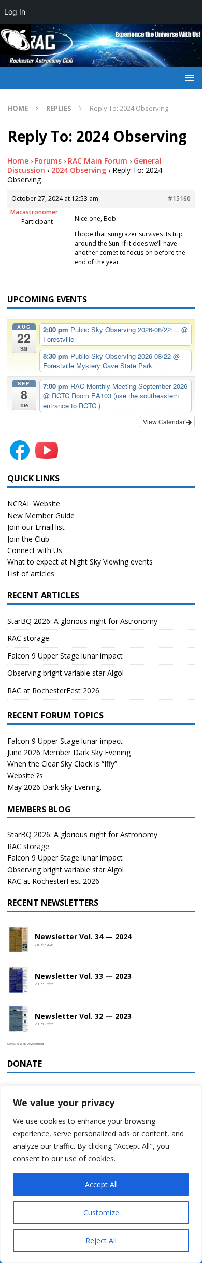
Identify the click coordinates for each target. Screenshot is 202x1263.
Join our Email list (36, 527)
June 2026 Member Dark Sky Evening (69, 752)
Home (17, 161)
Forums (48, 161)
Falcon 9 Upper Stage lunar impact (65, 656)
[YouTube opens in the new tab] (46, 456)
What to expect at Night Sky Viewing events (80, 562)
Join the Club (28, 539)
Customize (101, 1212)
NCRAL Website (33, 503)
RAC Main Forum (97, 161)
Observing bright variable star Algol (65, 673)
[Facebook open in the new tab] (19, 456)
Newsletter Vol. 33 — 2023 (83, 976)
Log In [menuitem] (14, 11)
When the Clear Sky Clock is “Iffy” (62, 764)
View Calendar (164, 421)
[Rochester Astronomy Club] (101, 60)
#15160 (179, 198)
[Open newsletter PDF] (18, 940)
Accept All (101, 1184)
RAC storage (28, 638)
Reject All (101, 1240)
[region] (101, 1174)
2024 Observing (78, 170)
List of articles (30, 574)
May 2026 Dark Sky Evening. (54, 787)
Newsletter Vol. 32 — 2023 (83, 1016)
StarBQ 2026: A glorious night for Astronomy (82, 621)
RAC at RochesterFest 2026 (53, 690)
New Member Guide (41, 515)
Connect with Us (34, 550)
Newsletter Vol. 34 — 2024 (83, 937)
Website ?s (25, 776)
